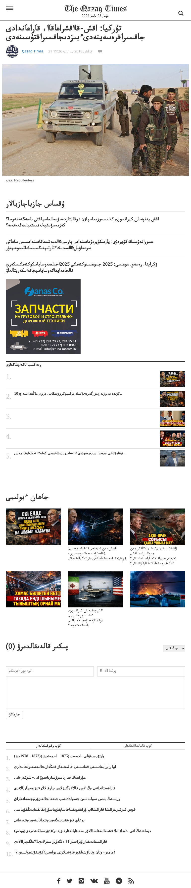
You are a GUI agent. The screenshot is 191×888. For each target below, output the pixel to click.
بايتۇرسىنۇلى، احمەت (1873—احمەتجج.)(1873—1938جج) (59, 756)
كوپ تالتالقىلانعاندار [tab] (138, 746)
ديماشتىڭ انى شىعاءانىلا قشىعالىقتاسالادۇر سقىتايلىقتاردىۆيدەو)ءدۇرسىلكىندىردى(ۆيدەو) (82, 831)
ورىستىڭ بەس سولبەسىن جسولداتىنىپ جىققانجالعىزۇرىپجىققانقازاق (67, 799)
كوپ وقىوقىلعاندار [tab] (48, 746)
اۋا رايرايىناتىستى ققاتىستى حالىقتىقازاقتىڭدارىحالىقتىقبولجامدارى (65, 767)
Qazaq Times (33, 51)
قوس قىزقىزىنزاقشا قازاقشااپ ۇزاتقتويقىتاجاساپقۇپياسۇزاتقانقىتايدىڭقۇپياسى (75, 809)
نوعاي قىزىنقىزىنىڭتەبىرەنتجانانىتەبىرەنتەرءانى (49, 820)
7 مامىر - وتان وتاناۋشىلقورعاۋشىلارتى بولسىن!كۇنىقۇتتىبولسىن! (65, 852)
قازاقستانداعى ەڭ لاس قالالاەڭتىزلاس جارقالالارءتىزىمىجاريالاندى (64, 788)
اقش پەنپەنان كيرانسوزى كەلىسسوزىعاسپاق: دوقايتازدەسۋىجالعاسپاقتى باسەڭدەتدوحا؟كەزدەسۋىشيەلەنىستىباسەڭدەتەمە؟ (82, 222)
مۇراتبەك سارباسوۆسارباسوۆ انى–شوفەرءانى (50, 777)
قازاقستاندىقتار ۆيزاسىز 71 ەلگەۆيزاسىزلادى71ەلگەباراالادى (60, 842)
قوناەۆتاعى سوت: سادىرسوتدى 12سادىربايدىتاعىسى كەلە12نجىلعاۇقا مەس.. (70, 453)
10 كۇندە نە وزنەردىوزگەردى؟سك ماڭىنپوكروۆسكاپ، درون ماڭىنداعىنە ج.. (68, 393)
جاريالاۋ (14, 715)
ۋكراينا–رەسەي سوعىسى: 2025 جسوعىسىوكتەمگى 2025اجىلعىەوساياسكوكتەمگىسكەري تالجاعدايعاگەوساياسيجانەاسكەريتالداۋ (81, 268)
